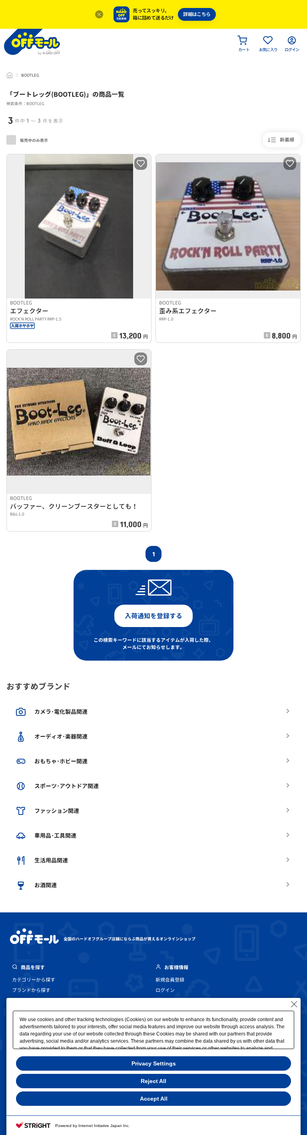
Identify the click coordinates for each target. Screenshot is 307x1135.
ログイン (165, 990)
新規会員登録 (169, 979)
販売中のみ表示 (33, 140)
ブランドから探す (31, 990)
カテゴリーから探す (33, 979)
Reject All (153, 1081)
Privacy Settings (154, 1063)
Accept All (153, 1098)
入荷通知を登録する (153, 615)
